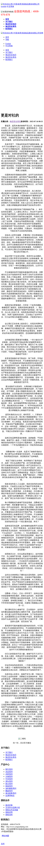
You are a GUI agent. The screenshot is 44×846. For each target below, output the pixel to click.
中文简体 (9, 46)
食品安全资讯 (15, 121)
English (8, 44)
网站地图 (5, 836)
